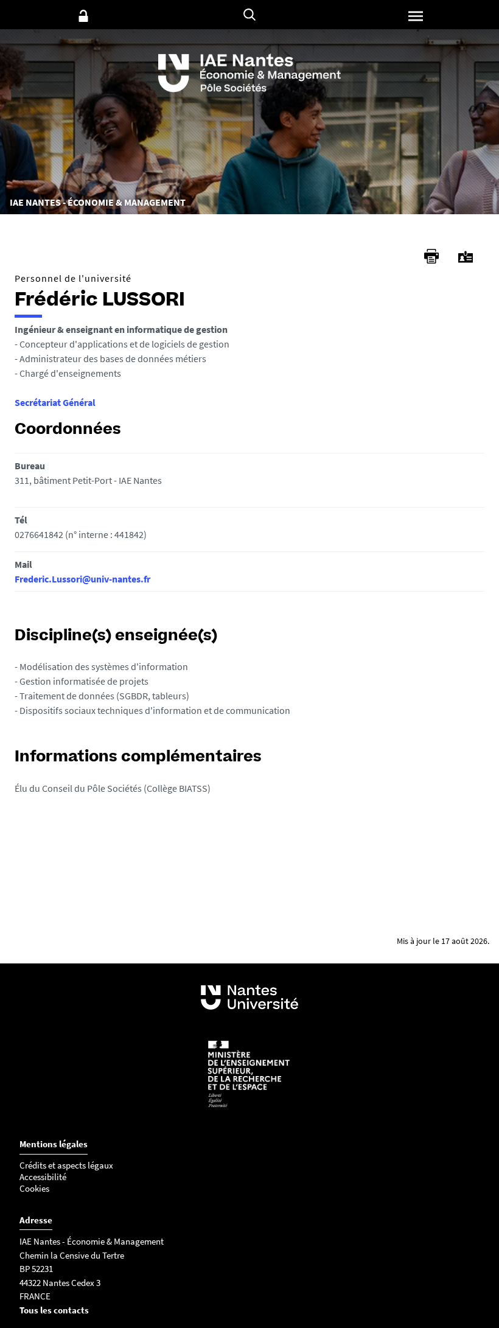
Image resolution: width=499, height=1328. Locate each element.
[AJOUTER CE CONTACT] (465, 257)
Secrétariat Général (55, 402)
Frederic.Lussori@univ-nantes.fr (82, 579)
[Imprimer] (431, 256)
